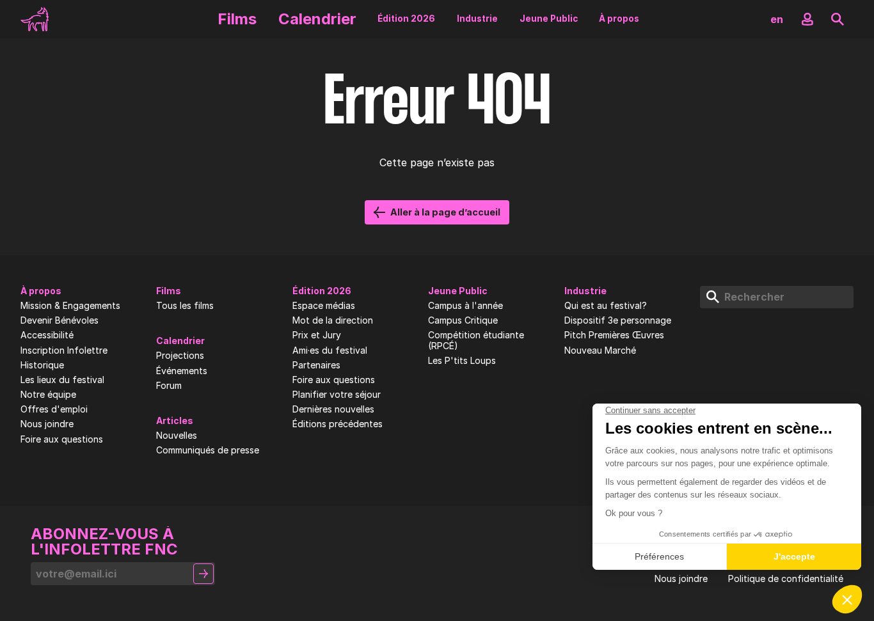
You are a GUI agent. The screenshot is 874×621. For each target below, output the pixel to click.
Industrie (477, 18)
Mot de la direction (332, 320)
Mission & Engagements (70, 306)
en (776, 19)
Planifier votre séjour (336, 394)
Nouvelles (176, 435)
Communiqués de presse (207, 450)
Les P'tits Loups (462, 361)
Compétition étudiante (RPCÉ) (476, 340)
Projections (180, 355)
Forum (169, 386)
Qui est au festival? (605, 306)
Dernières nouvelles (333, 409)
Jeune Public (549, 18)
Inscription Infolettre (63, 350)
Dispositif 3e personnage (617, 320)
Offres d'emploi (54, 409)
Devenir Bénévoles (59, 320)
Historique (42, 365)
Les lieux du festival (62, 380)
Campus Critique (463, 320)
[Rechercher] (837, 19)
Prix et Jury (316, 335)
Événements (181, 371)
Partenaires (316, 365)
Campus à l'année (465, 306)
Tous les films (185, 306)
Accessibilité (47, 335)
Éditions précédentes (337, 424)
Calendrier (317, 19)
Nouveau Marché (600, 350)
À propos (619, 18)
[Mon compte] (807, 19)
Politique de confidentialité (785, 578)
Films (237, 19)
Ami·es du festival (329, 350)
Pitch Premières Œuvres (614, 335)
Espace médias (323, 306)
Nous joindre (47, 424)
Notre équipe (48, 394)
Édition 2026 (406, 18)
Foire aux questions (61, 439)
